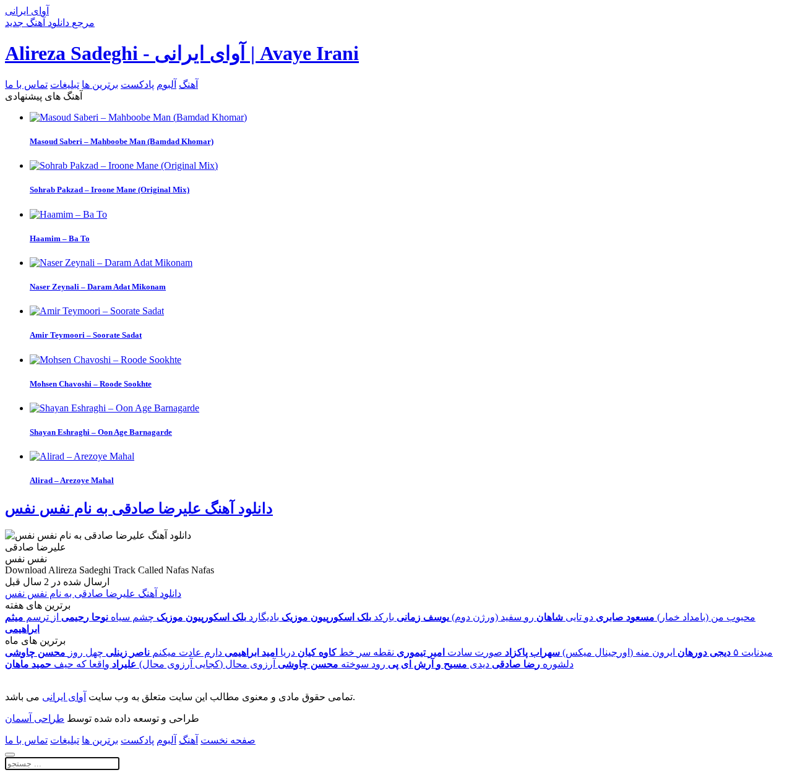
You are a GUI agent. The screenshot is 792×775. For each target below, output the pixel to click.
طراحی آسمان (34, 718)
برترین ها (100, 84)
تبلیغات (64, 84)
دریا (260, 652)
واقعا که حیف (57, 664)
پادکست (137, 84)
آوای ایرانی (64, 697)
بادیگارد (218, 617)
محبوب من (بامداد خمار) (675, 617)
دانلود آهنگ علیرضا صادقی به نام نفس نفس (139, 508)
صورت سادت (449, 652)
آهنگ (188, 84)
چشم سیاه (107, 617)
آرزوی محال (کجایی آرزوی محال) (193, 664)
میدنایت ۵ (725, 652)
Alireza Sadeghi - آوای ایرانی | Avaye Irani (182, 53)
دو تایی (564, 617)
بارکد (338, 617)
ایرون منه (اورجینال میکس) (590, 652)
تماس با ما (26, 84)
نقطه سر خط (346, 652)
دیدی (438, 664)
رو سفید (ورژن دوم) (465, 617)
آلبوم (166, 84)
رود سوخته (331, 664)
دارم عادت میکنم (164, 652)
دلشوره (533, 664)
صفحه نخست (228, 740)
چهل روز (54, 652)
